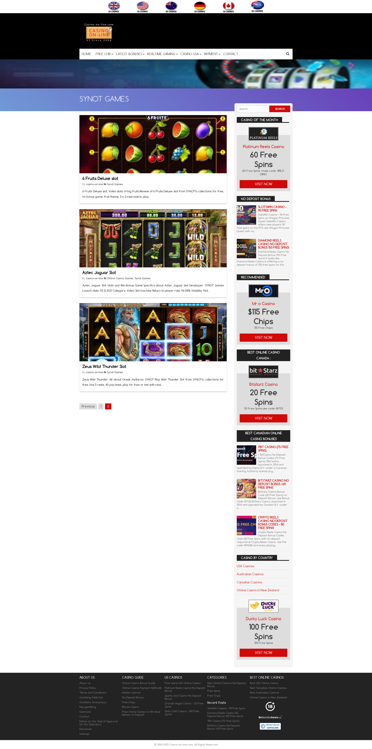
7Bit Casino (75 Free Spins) (273, 448)
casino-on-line (94, 184)
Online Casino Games (120, 278)
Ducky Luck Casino (263, 618)
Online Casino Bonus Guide (138, 683)
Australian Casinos (250, 574)
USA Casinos (245, 566)
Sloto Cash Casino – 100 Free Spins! (182, 713)
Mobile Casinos (131, 692)
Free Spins (213, 690)
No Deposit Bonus (133, 697)
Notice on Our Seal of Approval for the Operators (98, 723)
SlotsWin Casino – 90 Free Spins (272, 208)
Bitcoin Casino (130, 706)
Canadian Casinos (249, 582)
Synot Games (115, 184)
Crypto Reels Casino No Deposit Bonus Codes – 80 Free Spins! (273, 523)
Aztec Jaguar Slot (99, 272)
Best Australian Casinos (264, 692)
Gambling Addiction (91, 697)
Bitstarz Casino (263, 384)
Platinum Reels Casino (263, 146)
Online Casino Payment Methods (142, 687)
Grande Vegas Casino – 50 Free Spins (184, 705)
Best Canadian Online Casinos (268, 687)
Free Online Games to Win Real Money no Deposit (141, 713)
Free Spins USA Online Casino (183, 683)
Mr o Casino (263, 303)
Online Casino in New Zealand (258, 590)
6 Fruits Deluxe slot (100, 178)
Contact (84, 716)
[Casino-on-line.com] (98, 41)
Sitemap (84, 733)
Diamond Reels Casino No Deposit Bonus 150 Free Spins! (273, 244)
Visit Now (263, 184)
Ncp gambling (87, 706)
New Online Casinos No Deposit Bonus (226, 684)
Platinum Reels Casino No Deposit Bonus (185, 689)
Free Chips (128, 702)
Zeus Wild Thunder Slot (104, 366)
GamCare (85, 711)
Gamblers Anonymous (92, 702)
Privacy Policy (87, 687)
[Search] (287, 53)
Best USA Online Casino (264, 683)
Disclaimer (85, 729)
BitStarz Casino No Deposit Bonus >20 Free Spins (273, 484)
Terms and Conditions (92, 692)
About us (84, 683)
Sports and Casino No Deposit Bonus (183, 697)
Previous (88, 406)
